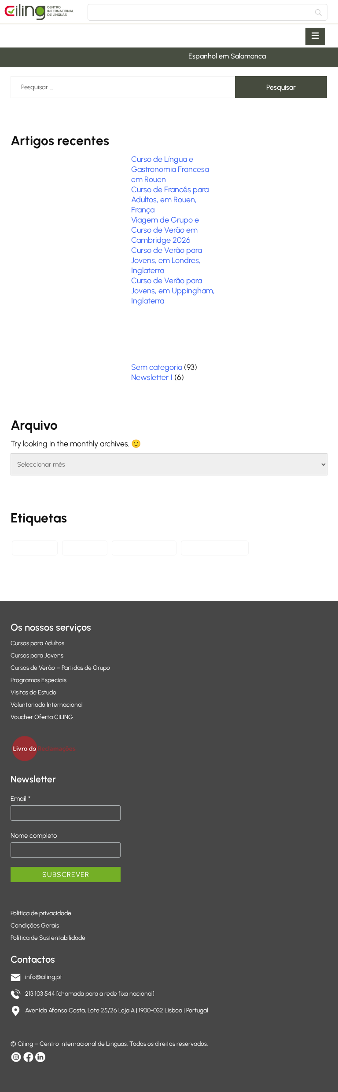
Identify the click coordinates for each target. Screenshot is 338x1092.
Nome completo (34, 836)
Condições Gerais (35, 925)
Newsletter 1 (152, 377)
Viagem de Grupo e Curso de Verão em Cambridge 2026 (165, 230)
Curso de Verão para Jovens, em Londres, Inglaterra (166, 260)
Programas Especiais (38, 680)
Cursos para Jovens (37, 655)
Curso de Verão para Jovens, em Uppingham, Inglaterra (173, 291)
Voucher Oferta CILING (42, 717)
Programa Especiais (144, 547)
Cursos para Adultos (37, 643)
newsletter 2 (35, 547)
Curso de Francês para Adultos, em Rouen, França (170, 200)
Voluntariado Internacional (47, 705)
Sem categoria (156, 367)
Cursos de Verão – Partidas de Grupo (60, 668)
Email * (20, 799)
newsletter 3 (85, 547)
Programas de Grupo (215, 547)
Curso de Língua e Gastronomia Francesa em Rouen (170, 169)
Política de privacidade (41, 913)
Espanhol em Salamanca (222, 56)
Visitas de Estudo (33, 692)
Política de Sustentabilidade (48, 938)
